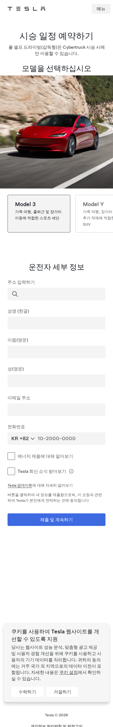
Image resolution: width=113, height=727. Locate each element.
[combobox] (57, 294)
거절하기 (62, 691)
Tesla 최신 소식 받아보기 (42, 471)
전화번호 (16, 426)
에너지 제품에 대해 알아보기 (45, 456)
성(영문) (16, 368)
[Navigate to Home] (26, 9)
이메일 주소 (19, 397)
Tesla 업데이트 (20, 485)
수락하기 (27, 691)
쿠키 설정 (68, 672)
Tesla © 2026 (56, 715)
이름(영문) (18, 339)
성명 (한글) (18, 311)
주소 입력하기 (21, 282)
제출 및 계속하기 (56, 519)
